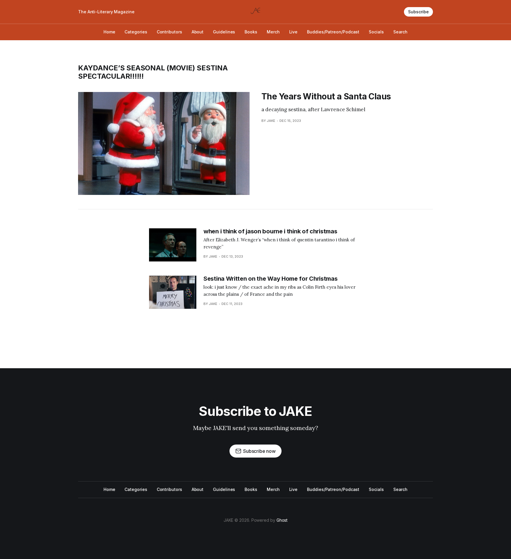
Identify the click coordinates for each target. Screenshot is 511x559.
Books (251, 31)
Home (109, 31)
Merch (273, 31)
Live (293, 31)
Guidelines (224, 31)
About (198, 31)
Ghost (282, 520)
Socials (376, 31)
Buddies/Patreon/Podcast (333, 31)
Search (400, 31)
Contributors (169, 31)
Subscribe (418, 11)
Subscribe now (259, 451)
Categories (135, 31)
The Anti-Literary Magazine (106, 11)
